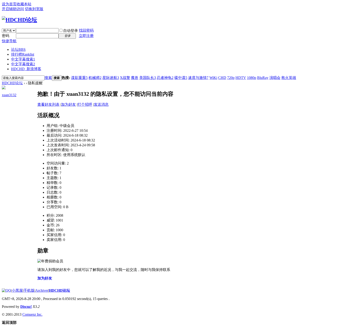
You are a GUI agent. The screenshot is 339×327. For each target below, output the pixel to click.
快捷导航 (9, 41)
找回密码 (86, 30)
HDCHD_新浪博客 (26, 69)
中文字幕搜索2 (23, 64)
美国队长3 (147, 78)
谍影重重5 (79, 78)
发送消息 (101, 104)
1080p (251, 78)
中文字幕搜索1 (23, 59)
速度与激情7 (198, 78)
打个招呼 (84, 104)
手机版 (29, 290)
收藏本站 (24, 4)
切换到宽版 (34, 9)
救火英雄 (288, 78)
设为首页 (9, 4)
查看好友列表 (48, 104)
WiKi (213, 78)
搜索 (48, 78)
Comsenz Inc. (32, 314)
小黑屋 (17, 290)
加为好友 (68, 104)
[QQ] (6, 290)
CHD (222, 78)
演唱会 (274, 78)
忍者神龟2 (165, 78)
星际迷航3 (110, 78)
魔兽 (134, 78)
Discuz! (26, 307)
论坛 (18, 49)
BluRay (262, 78)
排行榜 (22, 54)
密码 (5, 36)
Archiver (41, 290)
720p (231, 78)
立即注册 (86, 36)
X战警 (125, 78)
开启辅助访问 (13, 9)
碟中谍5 (180, 78)
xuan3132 (9, 95)
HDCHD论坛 (12, 83)
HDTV (240, 78)
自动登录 (70, 31)
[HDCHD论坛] (19, 20)
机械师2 (95, 78)
